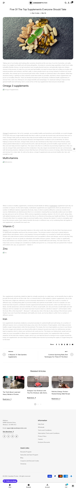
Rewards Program (25, 452)
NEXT (66, 351)
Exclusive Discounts (44, 442)
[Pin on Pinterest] (61, 344)
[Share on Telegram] (67, 344)
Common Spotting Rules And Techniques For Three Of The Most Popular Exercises (56, 357)
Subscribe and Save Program (29, 455)
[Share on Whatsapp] (70, 344)
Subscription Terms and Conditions (49, 433)
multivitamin (53, 206)
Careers (40, 439)
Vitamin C (6, 230)
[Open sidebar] (74, 149)
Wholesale (41, 427)
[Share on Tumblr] (64, 344)
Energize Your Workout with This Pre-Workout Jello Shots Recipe (37, 393)
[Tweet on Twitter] (59, 344)
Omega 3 (6, 133)
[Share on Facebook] (56, 344)
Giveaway (23, 464)
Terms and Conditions (45, 430)
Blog (21, 458)
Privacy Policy (42, 436)
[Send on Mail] (72, 344)
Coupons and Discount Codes (29, 461)
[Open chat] (73, 486)
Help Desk (41, 424)
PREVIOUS (10, 351)
